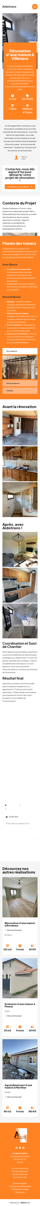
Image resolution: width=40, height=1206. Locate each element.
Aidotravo (9, 6)
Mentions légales (20, 1183)
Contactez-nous (20, 1177)
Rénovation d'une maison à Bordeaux (20, 924)
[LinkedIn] (23, 1148)
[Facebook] (16, 1148)
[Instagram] (20, 1148)
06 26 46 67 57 (20, 1159)
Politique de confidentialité (20, 1186)
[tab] (20, 351)
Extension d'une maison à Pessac (20, 1005)
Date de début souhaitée (14, 813)
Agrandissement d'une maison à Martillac (18, 1086)
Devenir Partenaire (20, 1174)
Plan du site (20, 1192)
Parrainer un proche (20, 1171)
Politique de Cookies (19, 1189)
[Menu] (35, 6)
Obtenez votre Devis (20, 1168)
